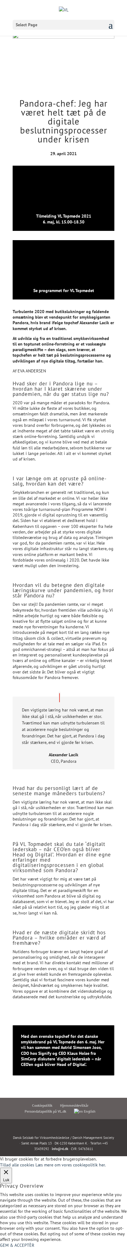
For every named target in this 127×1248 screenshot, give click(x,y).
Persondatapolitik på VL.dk (45, 1111)
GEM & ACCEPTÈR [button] (17, 1245)
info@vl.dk (60, 1149)
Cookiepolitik (42, 1105)
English (89, 1111)
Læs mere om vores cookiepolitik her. (70, 1165)
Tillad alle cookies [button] (17, 1165)
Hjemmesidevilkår (74, 1105)
